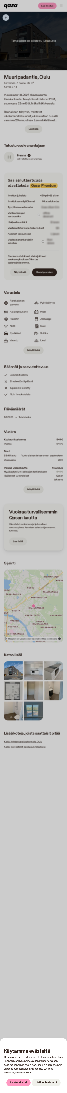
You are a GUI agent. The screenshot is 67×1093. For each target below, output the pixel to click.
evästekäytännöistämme (17, 1072)
